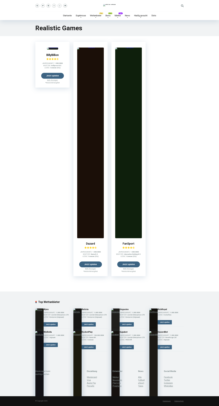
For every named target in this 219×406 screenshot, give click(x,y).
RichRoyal (162, 309)
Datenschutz (179, 401)
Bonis (108, 15)
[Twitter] (43, 6)
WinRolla (48, 332)
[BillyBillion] (52, 47)
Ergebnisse (81, 15)
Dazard (90, 243)
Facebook (168, 377)
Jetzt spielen (52, 75)
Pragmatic (117, 386)
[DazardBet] (153, 334)
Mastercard (92, 377)
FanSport (128, 243)
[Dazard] (90, 47)
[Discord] (65, 6)
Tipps (140, 386)
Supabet (123, 332)
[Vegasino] (115, 312)
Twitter (167, 380)
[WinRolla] (39, 334)
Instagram (168, 383)
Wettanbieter (95, 15)
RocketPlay (87, 332)
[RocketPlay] (77, 334)
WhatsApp (168, 386)
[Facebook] (37, 6)
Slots (153, 15)
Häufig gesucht (140, 15)
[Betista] (77, 312)
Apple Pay (91, 383)
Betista (85, 309)
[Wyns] (39, 310)
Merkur (116, 377)
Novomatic (117, 380)
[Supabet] (115, 334)
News (127, 15)
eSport (141, 383)
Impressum (167, 401)
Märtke (118, 15)
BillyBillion (52, 55)
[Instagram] (54, 6)
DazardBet (163, 332)
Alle (140, 377)
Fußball (141, 380)
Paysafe (90, 386)
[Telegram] (48, 6)
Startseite (67, 15)
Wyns (46, 309)
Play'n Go (117, 383)
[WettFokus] (109, 5)
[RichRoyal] (153, 312)
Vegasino (124, 309)
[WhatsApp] (59, 6)
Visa (89, 380)
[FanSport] (128, 47)
